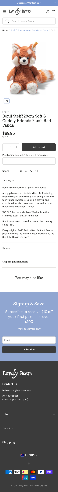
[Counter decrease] (5, 147)
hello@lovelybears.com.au (16, 390)
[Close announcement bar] (55, 2)
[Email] (36, 171)
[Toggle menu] (4, 11)
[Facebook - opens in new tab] (29, 463)
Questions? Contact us (28, 3)
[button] (29, 21)
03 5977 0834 (10, 396)
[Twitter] (21, 171)
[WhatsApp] (31, 171)
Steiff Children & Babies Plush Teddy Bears (29, 30)
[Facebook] (16, 171)
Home (5, 30)
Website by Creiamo (38, 486)
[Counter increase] (16, 147)
